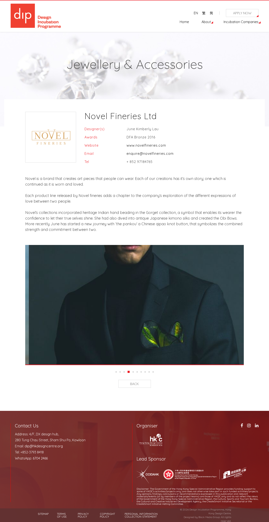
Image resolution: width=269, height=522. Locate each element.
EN (196, 13)
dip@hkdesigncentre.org (44, 446)
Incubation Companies (241, 21)
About (206, 21)
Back (134, 384)
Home (184, 21)
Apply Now (242, 13)
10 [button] (153, 371)
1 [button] (116, 371)
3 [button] (124, 371)
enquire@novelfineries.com (150, 153)
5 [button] (133, 371)
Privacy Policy (83, 515)
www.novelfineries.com (146, 145)
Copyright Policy (107, 515)
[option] (134, 304)
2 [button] (120, 371)
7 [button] (141, 371)
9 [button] (149, 371)
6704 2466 (40, 458)
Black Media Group (209, 517)
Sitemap (43, 514)
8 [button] (145, 371)
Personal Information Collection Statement (141, 515)
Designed (189, 517)
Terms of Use (62, 515)
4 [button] (129, 372)
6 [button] (137, 371)
